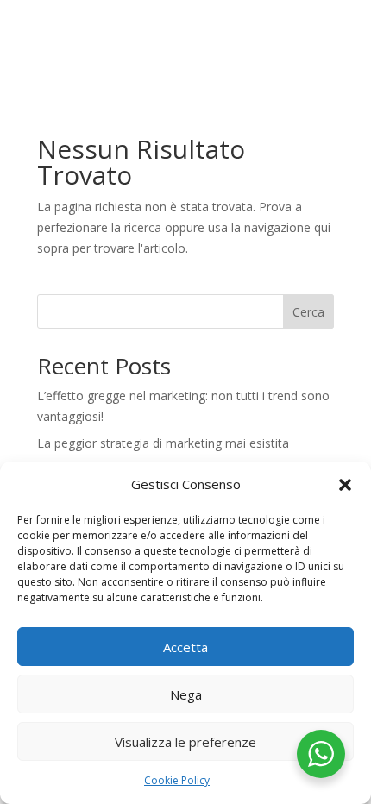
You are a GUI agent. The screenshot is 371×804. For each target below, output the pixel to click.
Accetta (185, 647)
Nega (186, 694)
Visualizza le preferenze (185, 742)
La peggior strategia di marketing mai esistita (163, 443)
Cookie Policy (177, 780)
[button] (345, 484)
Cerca (308, 312)
